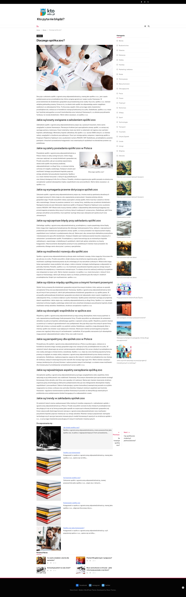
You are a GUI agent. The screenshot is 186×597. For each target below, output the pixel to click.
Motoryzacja (123, 79)
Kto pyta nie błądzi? (51, 19)
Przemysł (122, 103)
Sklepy (121, 112)
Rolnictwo (122, 108)
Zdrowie (122, 156)
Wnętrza (122, 151)
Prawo (121, 98)
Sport (121, 117)
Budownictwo (124, 45)
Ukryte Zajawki (124, 136)
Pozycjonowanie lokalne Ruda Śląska (130, 297)
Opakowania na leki (123, 217)
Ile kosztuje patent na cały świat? (58, 568)
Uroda (121, 141)
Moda (121, 74)
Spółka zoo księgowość (71, 453)
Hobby (121, 60)
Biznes (39, 36)
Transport (122, 127)
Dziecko (121, 50)
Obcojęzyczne (124, 88)
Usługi (121, 146)
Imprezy (121, 65)
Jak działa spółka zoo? (71, 427)
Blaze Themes (111, 590)
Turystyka (122, 132)
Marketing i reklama (126, 69)
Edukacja (122, 55)
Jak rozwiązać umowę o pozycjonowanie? (131, 318)
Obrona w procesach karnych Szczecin (130, 177)
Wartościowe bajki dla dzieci (127, 257)
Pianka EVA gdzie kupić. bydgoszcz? (99, 558)
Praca (121, 93)
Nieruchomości (124, 84)
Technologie (123, 122)
